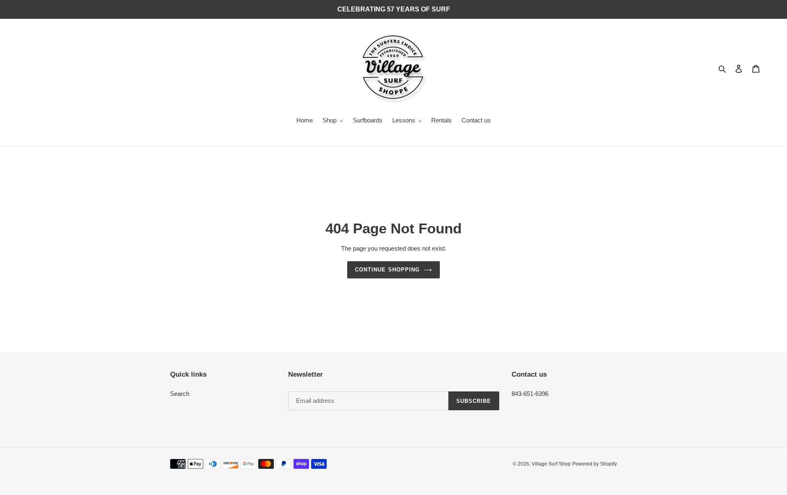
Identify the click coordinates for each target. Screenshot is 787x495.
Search (179, 393)
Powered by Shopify (594, 464)
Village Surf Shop (551, 464)
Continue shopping (387, 270)
